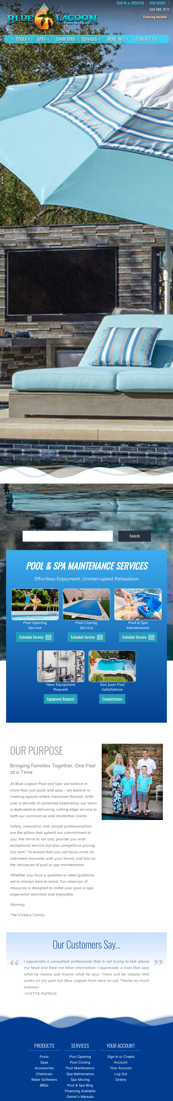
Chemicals (44, 1074)
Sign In (121, 3)
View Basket (157, 3)
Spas (42, 39)
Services (89, 39)
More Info (116, 39)
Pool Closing (80, 1062)
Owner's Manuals (80, 1096)
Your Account (121, 1068)
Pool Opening (80, 1056)
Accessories (44, 1068)
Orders (120, 1079)
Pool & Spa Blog (80, 1085)
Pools (21, 39)
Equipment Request (60, 699)
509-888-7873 (159, 9)
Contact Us (146, 39)
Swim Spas (66, 39)
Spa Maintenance (80, 1074)
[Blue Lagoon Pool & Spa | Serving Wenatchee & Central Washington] (51, 15)
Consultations (112, 699)
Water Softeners (44, 1079)
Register (138, 3)
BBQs (44, 1085)
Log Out (120, 1074)
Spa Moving (80, 1079)
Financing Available (155, 16)
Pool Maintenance (80, 1068)
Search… (29, 525)
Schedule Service (31, 637)
